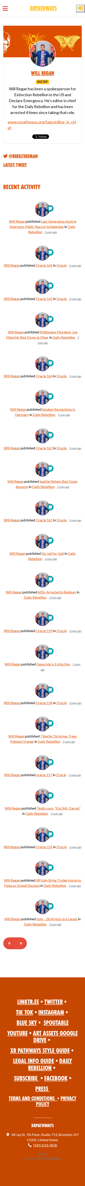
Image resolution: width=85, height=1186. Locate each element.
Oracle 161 (44, 520)
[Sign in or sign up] (80, 8)
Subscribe (26, 1078)
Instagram (51, 1012)
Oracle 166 (44, 265)
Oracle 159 (44, 631)
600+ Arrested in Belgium (57, 592)
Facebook (56, 1078)
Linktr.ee (28, 1001)
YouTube (17, 1033)
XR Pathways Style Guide (40, 1050)
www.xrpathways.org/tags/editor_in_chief (42, 124)
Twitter (53, 1001)
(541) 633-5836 (45, 1145)
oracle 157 (44, 775)
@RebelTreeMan (23, 156)
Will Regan (42, 73)
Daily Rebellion (64, 337)
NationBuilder (51, 1158)
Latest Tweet (15, 165)
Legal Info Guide (33, 1061)
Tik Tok (24, 1012)
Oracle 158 (44, 703)
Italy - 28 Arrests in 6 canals (56, 919)
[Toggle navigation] (5, 8)
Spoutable (56, 1022)
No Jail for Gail (52, 553)
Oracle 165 (44, 298)
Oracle (61, 265)
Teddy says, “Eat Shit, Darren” (58, 808)
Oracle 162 (44, 448)
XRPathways (43, 8)
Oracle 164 (44, 376)
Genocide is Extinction (53, 664)
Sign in (42, 1153)
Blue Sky (27, 1022)
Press (42, 1088)
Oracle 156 (44, 847)
